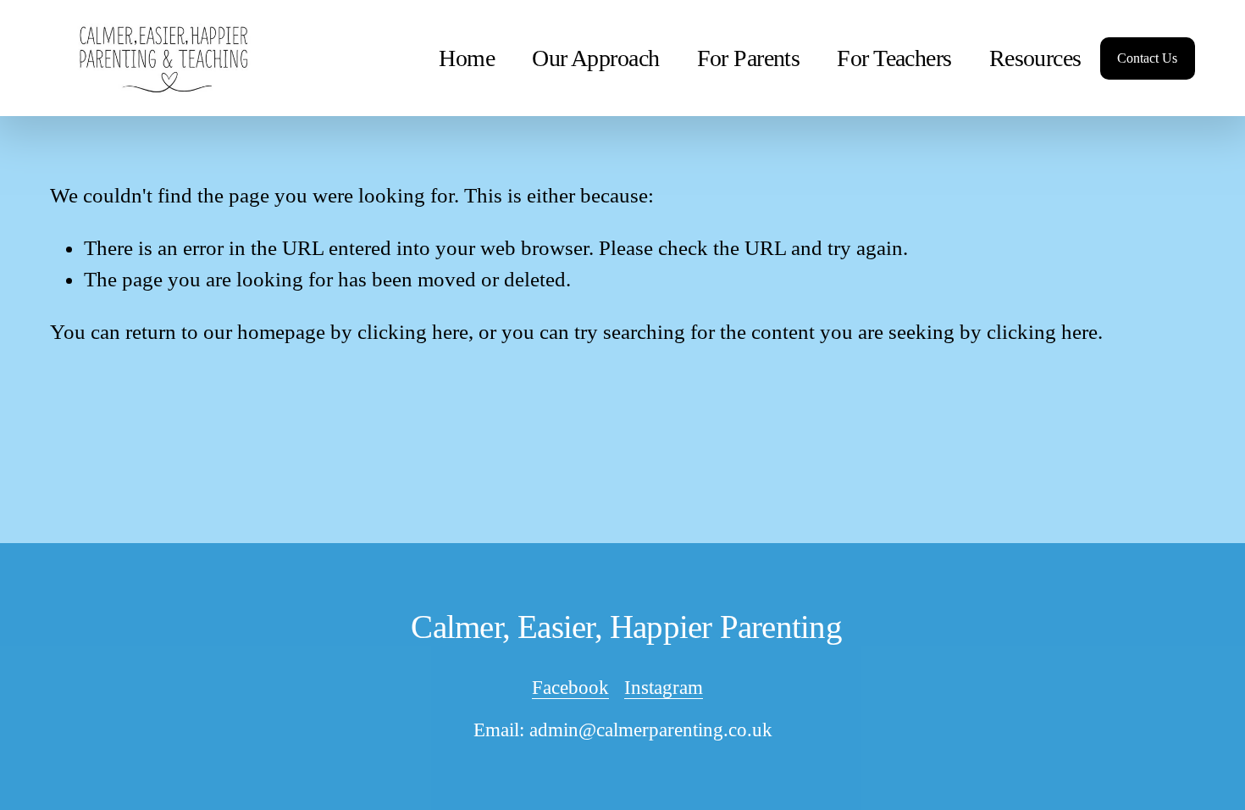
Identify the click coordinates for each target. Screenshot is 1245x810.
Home (467, 58)
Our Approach (595, 58)
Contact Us (1147, 58)
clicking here (412, 331)
